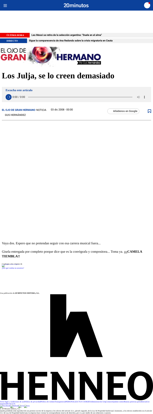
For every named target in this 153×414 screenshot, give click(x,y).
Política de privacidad (32, 402)
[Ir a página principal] (76, 5)
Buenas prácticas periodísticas (135, 402)
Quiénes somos (118, 402)
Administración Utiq (98, 402)
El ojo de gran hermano (18, 110)
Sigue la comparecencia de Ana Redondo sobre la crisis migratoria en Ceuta (71, 40)
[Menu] (5, 5)
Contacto (109, 402)
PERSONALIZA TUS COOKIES (77, 402)
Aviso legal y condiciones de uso (12, 402)
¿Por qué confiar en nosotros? (13, 268)
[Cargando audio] (9, 97)
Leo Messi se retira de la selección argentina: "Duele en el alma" (67, 35)
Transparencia (60, 402)
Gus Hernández (15, 115)
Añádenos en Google (125, 111)
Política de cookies (48, 402)
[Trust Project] (10, 264)
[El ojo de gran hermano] (76, 57)
